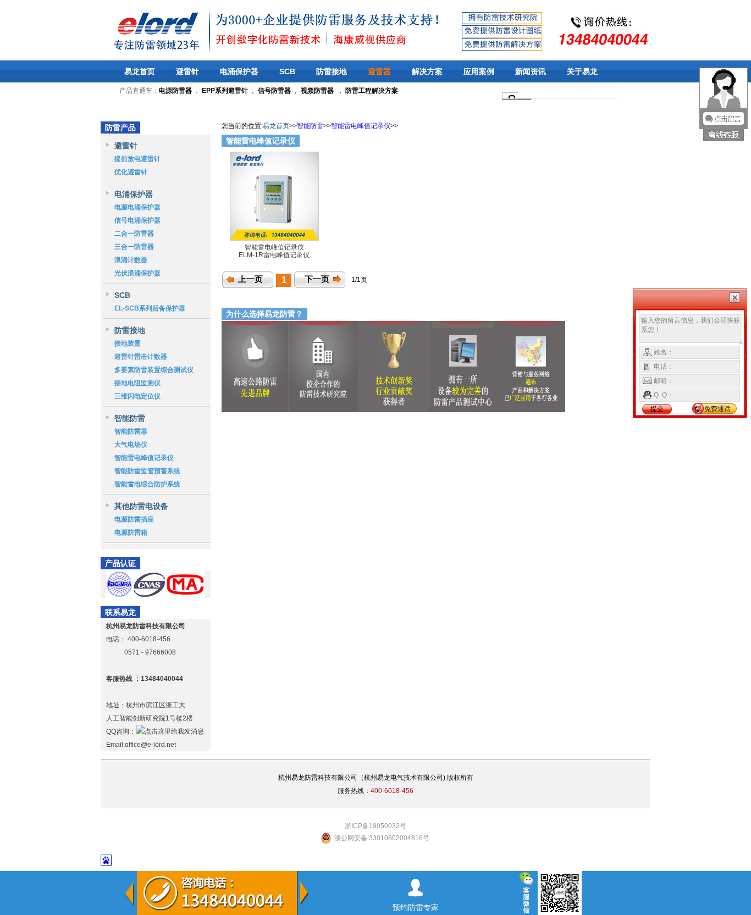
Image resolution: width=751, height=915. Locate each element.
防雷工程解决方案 (371, 91)
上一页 (250, 279)
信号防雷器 (274, 91)
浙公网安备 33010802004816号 (381, 838)
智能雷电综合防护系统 (147, 484)
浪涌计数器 (130, 260)
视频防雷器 (317, 91)
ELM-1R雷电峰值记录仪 (274, 255)
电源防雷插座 (134, 519)
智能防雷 (129, 418)
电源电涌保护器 (137, 207)
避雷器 (379, 71)
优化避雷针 (130, 172)
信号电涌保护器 (137, 220)
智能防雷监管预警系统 (147, 471)
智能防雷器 (130, 431)
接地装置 (127, 343)
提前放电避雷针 (137, 159)
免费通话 (717, 409)
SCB (287, 71)
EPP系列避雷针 (225, 91)
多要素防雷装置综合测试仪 (154, 370)
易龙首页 (139, 71)
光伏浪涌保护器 (137, 273)
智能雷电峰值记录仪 (144, 458)
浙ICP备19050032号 (375, 826)
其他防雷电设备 (141, 506)
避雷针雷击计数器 (140, 357)
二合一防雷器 (134, 233)
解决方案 (427, 71)
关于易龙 (582, 71)
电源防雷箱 (130, 532)
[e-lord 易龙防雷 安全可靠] (127, 30)
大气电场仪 (130, 444)
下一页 (317, 279)
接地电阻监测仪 (137, 383)
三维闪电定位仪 (137, 396)
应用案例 (478, 71)
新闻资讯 (530, 71)
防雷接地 (331, 71)
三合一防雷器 (134, 247)
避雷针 (187, 71)
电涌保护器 (239, 71)
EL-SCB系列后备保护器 (149, 308)
